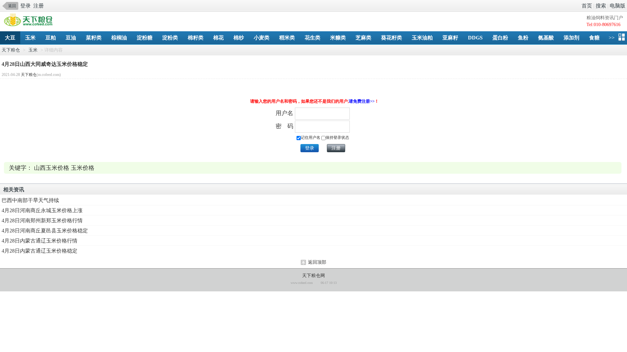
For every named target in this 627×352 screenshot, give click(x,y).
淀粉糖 (145, 37)
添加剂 (571, 37)
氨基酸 (546, 37)
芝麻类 (363, 37)
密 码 (284, 126)
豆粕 (50, 37)
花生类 (312, 37)
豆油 (71, 37)
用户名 (284, 113)
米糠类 (338, 37)
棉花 (218, 37)
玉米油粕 (422, 37)
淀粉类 (170, 37)
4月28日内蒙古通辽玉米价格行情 (39, 240)
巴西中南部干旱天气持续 (30, 200)
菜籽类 (94, 37)
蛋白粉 (500, 37)
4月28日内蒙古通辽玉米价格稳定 (39, 251)
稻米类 (287, 37)
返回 (12, 6)
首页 (587, 5)
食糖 (594, 37)
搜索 (601, 5)
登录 (25, 5)
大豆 (10, 37)
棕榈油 (119, 37)
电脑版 (617, 5)
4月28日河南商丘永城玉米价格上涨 (42, 210)
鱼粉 (523, 37)
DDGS (475, 37)
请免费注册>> (362, 101)
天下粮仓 (11, 50)
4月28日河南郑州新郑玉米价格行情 (42, 220)
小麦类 (261, 37)
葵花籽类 (391, 37)
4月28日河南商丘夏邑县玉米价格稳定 (45, 230)
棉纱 (238, 37)
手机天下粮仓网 (30, 20)
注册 (38, 5)
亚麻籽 (450, 37)
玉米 (30, 37)
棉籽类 (195, 37)
